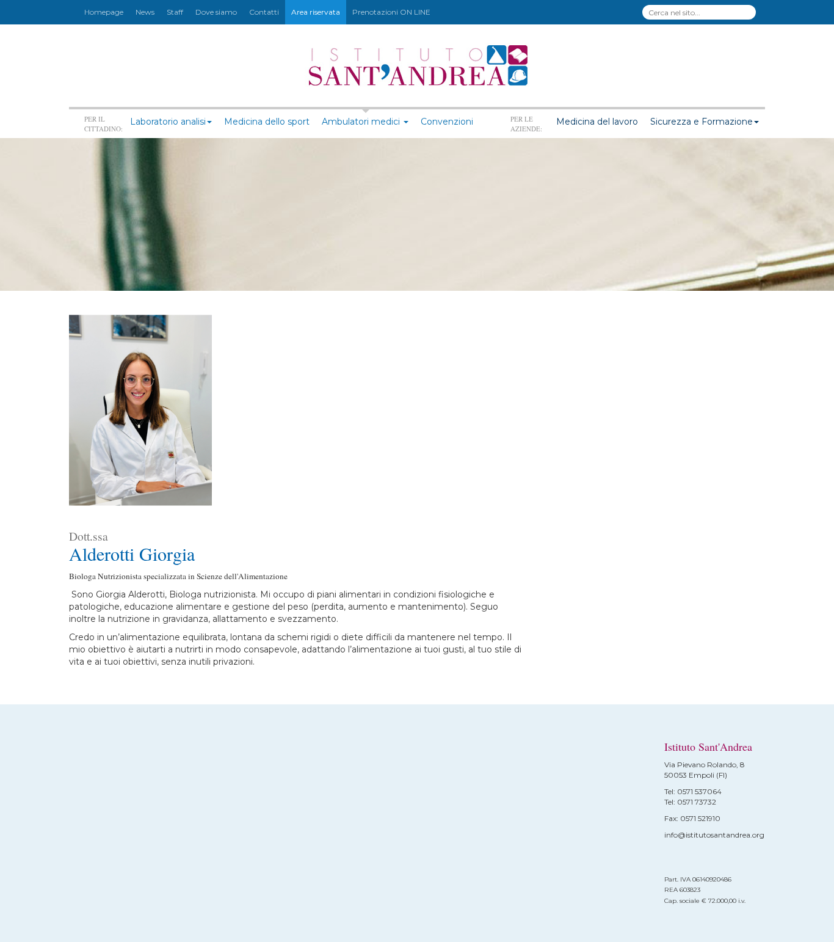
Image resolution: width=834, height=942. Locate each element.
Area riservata (315, 11)
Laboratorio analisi (168, 121)
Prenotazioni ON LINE (391, 11)
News (145, 11)
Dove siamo (216, 11)
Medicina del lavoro (597, 121)
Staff (175, 11)
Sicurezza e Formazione (701, 121)
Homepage (103, 11)
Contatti (264, 11)
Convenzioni (447, 121)
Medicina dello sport (267, 121)
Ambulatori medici (362, 121)
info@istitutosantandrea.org (714, 834)
